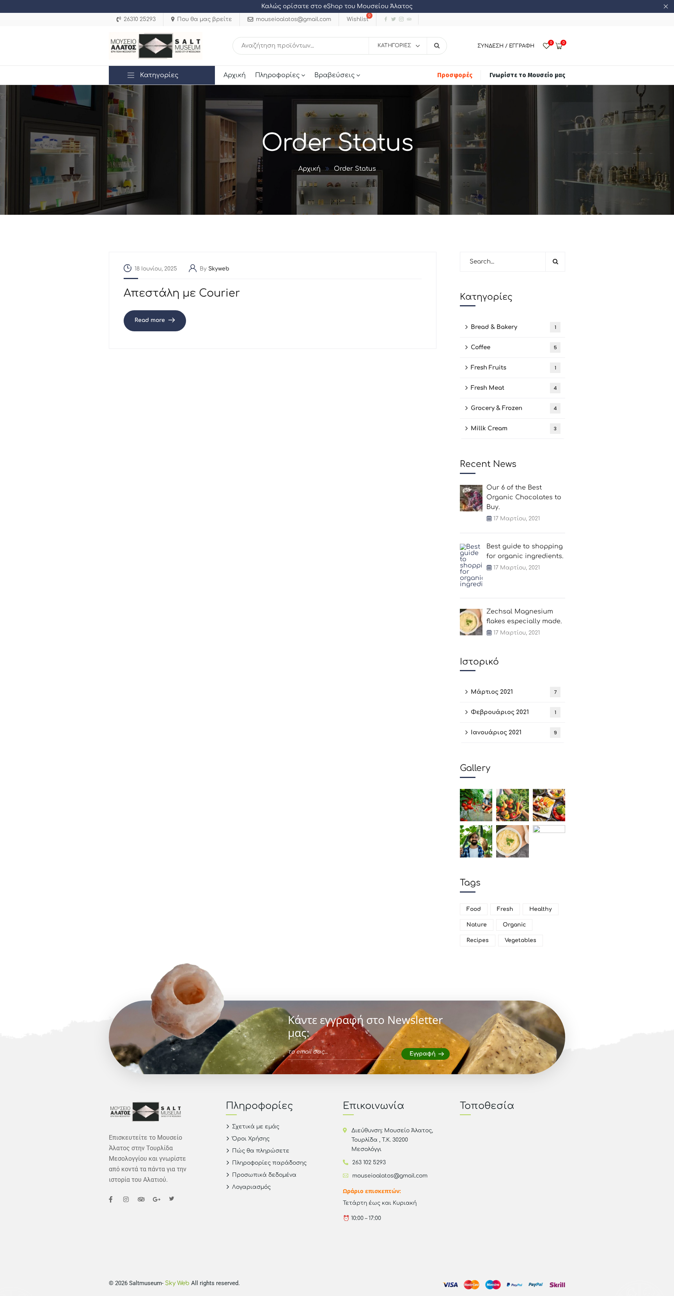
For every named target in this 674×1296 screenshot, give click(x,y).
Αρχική (309, 168)
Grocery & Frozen (514, 408)
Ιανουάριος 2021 (514, 732)
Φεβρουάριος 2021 (513, 712)
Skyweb (218, 269)
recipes (477, 940)
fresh (505, 909)
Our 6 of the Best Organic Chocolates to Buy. (523, 497)
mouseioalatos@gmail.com (389, 1176)
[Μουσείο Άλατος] (155, 46)
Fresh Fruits (513, 367)
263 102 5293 (369, 1162)
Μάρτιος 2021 (514, 692)
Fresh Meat (514, 388)
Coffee (514, 347)
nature (476, 925)
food (473, 909)
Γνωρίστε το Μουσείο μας (527, 75)
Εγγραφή (521, 46)
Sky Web (178, 1283)
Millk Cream (514, 428)
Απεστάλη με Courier (182, 293)
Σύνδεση (490, 46)
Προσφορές (454, 75)
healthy (540, 909)
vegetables (520, 940)
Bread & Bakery (513, 327)
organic (514, 925)
